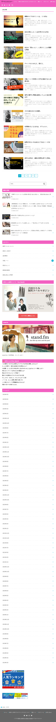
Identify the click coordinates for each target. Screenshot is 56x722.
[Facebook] (2, 5)
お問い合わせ (52, 1)
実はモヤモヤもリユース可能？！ (11, 373)
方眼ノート (40, 1)
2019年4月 (5, 657)
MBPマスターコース (8, 246)
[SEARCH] (12, 5)
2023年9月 (5, 461)
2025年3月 (5, 408)
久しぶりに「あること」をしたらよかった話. (14, 377)
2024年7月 (5, 432)
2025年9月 (5, 399)
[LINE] (9, 5)
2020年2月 (5, 610)
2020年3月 (5, 605)
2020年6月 (5, 590)
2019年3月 (5, 662)
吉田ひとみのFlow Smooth (12, 361)
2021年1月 (5, 562)
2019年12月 (6, 619)
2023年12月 (6, 447)
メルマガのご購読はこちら (28, 315)
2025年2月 (5, 413)
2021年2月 (5, 557)
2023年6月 (5, 475)
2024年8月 (5, 428)
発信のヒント (6, 265)
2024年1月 (5, 442)
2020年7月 (5, 586)
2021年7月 (5, 547)
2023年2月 (5, 490)
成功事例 (5, 255)
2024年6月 (5, 437)
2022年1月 (5, 528)
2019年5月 (5, 653)
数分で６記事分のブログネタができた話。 (13, 375)
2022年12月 (6, 495)
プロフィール (46, 1)
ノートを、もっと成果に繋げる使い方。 (13, 380)
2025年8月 (5, 404)
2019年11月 (6, 624)
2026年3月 (5, 394)
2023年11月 (6, 452)
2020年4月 (5, 600)
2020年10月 (6, 571)
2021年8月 (5, 543)
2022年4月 (5, 519)
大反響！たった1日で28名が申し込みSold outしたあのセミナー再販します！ (23, 368)
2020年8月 (5, 581)
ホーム (15, 1)
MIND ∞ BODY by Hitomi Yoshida (25, 718)
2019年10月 (6, 629)
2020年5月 (5, 595)
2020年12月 (6, 566)
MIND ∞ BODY (7, 251)
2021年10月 (6, 538)
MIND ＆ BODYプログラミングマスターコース (27, 1)
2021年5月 (5, 552)
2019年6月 (5, 648)
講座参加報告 (6, 270)
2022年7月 (5, 509)
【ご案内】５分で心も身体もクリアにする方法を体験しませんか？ (20, 363)
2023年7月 (5, 471)
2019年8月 (5, 638)
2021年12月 (6, 533)
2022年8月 (5, 504)
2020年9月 (5, 576)
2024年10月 (6, 423)
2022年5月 (5, 514)
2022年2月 (5, 523)
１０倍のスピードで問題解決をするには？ (13, 382)
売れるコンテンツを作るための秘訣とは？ (13, 370)
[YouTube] (4, 5)
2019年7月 (5, 643)
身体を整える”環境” (8, 275)
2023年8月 (5, 466)
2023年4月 (5, 485)
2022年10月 (6, 499)
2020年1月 (5, 614)
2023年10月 (6, 456)
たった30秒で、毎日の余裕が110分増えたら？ (14, 366)
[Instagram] (7, 5)
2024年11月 (6, 418)
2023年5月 (5, 480)
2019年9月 (5, 634)
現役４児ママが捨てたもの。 (10, 384)
